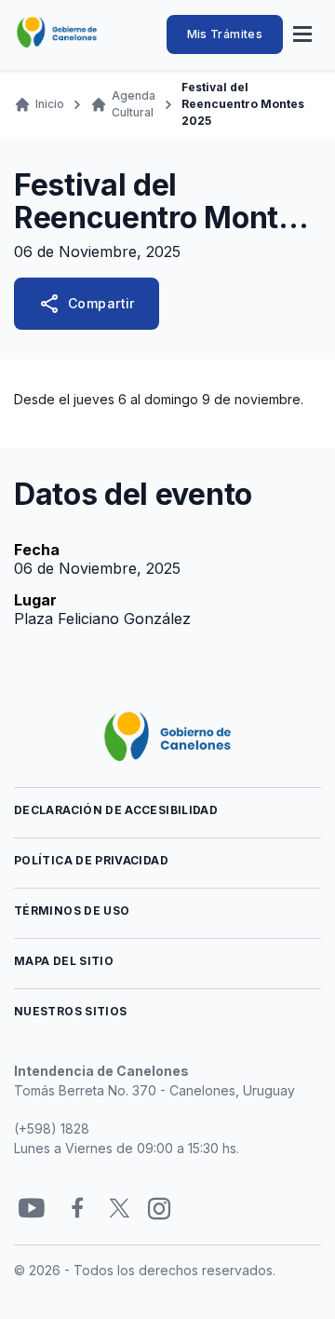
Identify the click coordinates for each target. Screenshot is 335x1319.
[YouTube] (31, 1208)
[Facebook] (77, 1208)
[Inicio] (57, 33)
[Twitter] (119, 1208)
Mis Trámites (224, 34)
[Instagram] (159, 1209)
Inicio (49, 104)
